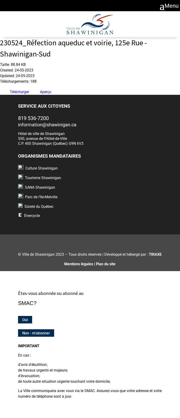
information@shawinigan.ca (47, 125)
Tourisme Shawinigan (43, 178)
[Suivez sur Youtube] (107, 242)
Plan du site (106, 264)
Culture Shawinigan (41, 168)
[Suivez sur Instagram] (84, 242)
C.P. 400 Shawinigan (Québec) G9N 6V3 (50, 143)
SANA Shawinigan (40, 187)
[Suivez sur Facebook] (73, 242)
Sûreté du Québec (38, 206)
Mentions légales (78, 264)
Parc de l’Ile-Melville (41, 197)
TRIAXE (155, 254)
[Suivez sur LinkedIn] (96, 242)
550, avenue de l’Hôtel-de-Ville (42, 138)
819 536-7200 (33, 118)
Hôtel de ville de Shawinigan (41, 133)
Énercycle (32, 215)
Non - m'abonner (36, 333)
